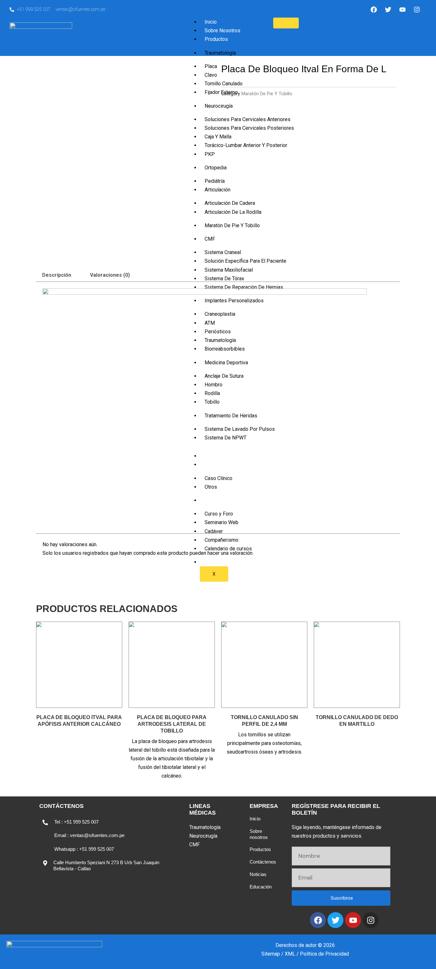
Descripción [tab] (56, 275)
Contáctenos (263, 861)
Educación (261, 886)
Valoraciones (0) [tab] (110, 275)
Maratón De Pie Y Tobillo (266, 94)
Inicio (211, 22)
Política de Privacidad (324, 954)
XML (290, 954)
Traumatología (220, 53)
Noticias (258, 874)
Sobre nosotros (259, 834)
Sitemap (270, 954)
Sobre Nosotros (222, 30)
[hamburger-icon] (286, 23)
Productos (216, 39)
